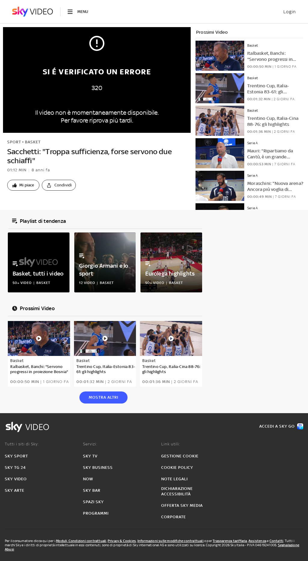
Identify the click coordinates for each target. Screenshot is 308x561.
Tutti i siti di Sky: (22, 444)
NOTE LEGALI (174, 479)
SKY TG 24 (15, 467)
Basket (33, 142)
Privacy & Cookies (122, 541)
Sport (14, 142)
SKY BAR (91, 490)
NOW (88, 479)
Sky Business (98, 467)
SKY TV (90, 456)
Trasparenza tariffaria (230, 541)
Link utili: (170, 444)
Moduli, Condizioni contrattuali (81, 541)
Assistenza (257, 541)
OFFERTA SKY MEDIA (182, 505)
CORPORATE (173, 517)
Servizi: (90, 444)
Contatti (277, 541)
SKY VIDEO (16, 479)
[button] (23, 185)
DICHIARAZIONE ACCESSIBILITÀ (177, 491)
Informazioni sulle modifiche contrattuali (170, 541)
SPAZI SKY (93, 502)
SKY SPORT (16, 456)
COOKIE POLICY (177, 467)
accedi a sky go (277, 426)
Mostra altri (103, 397)
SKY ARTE (14, 490)
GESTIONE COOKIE (180, 456)
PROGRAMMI (96, 513)
